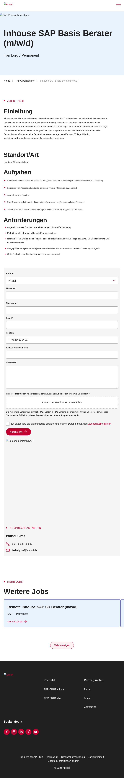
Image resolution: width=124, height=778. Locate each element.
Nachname (12, 303)
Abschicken (16, 432)
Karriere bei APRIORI (31, 757)
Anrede (10, 273)
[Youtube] (36, 732)
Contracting (90, 707)
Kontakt (118, 13)
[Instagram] (14, 732)
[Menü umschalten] (118, 6)
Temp (87, 698)
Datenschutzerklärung (73, 757)
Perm (87, 689)
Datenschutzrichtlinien (99, 423)
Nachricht (11, 362)
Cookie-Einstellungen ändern (63, 761)
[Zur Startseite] (32, 5)
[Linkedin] (21, 732)
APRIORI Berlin (52, 698)
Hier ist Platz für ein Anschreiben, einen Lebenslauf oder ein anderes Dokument (48, 398)
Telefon (10, 333)
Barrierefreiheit (96, 757)
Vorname (11, 288)
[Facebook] (7, 732)
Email (9, 318)
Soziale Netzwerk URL (17, 347)
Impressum (52, 757)
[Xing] (28, 732)
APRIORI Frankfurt (54, 689)
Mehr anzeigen (62, 645)
